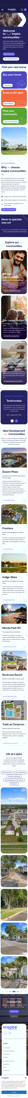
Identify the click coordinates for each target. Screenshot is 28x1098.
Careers (5, 1057)
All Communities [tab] (7, 772)
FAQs (4, 1067)
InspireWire (6, 1064)
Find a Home (6, 1048)
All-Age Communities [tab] (14, 776)
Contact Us (6, 1070)
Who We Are (6, 1054)
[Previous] (2, 991)
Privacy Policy (17, 1095)
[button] (26, 1078)
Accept (14, 1092)
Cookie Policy (10, 1095)
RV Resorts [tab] (14, 784)
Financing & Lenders (8, 1051)
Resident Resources (8, 1061)
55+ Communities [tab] (21, 772)
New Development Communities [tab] (14, 780)
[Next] (25, 991)
